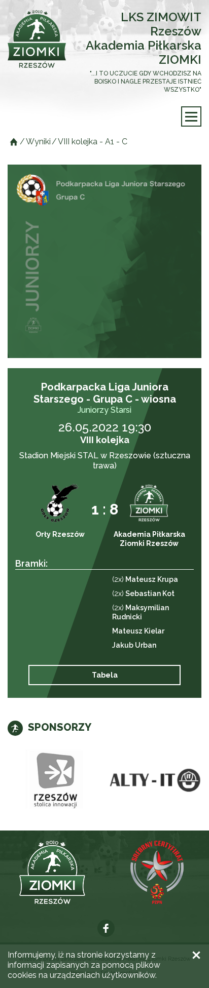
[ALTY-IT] (152, 780)
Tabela (105, 675)
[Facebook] (106, 928)
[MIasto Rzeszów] (56, 780)
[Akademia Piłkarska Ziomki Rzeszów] (37, 39)
